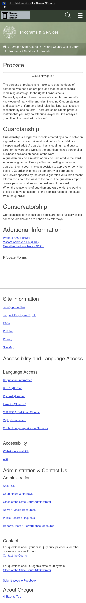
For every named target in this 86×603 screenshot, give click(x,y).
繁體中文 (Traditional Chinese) (22, 412)
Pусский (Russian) (14, 396)
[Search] (68, 16)
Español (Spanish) (14, 404)
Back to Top (13, 596)
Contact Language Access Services (25, 428)
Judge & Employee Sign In (19, 315)
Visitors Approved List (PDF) (21, 242)
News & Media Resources (19, 510)
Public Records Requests (19, 518)
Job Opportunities (14, 307)
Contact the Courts (15, 555)
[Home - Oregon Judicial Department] (4, 47)
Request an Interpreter (17, 380)
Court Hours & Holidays (18, 494)
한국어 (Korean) (13, 388)
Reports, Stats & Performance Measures (28, 526)
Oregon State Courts (25, 47)
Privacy (7, 339)
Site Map (8, 347)
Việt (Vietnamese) (14, 420)
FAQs (6, 323)
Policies (8, 331)
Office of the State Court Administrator (27, 502)
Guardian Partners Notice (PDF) (23, 246)
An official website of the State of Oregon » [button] (32, 3)
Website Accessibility (16, 451)
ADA (5, 459)
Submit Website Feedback (19, 580)
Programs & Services (21, 51)
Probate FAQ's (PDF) (16, 238)
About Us (9, 486)
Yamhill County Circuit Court (61, 47)
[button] (5, 6)
